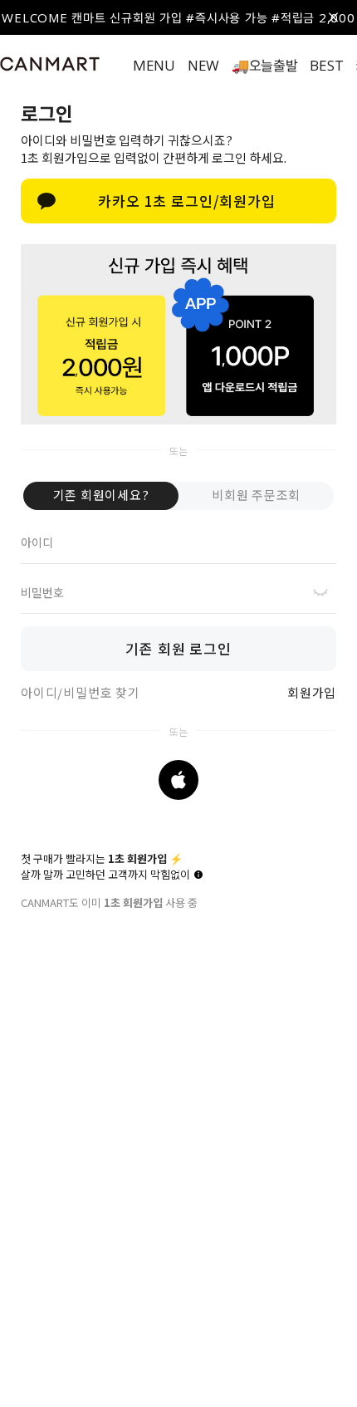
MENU (154, 65)
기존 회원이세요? (101, 494)
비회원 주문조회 (256, 494)
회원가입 (311, 692)
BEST (326, 65)
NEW (203, 65)
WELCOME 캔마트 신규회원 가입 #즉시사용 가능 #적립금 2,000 (178, 17)
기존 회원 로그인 (178, 648)
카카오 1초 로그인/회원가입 (187, 200)
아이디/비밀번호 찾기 (80, 692)
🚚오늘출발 (265, 65)
